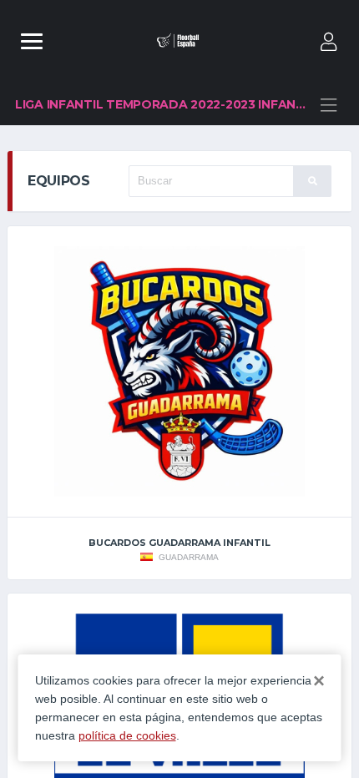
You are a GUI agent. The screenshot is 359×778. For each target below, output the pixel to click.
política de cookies (127, 735)
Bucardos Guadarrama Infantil (179, 542)
